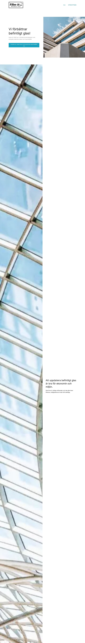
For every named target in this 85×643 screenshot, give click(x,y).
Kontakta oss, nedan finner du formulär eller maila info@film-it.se (24, 45)
